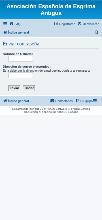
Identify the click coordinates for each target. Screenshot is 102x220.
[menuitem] (15, 24)
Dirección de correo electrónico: (27, 66)
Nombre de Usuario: (18, 54)
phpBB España (68, 111)
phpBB (39, 108)
